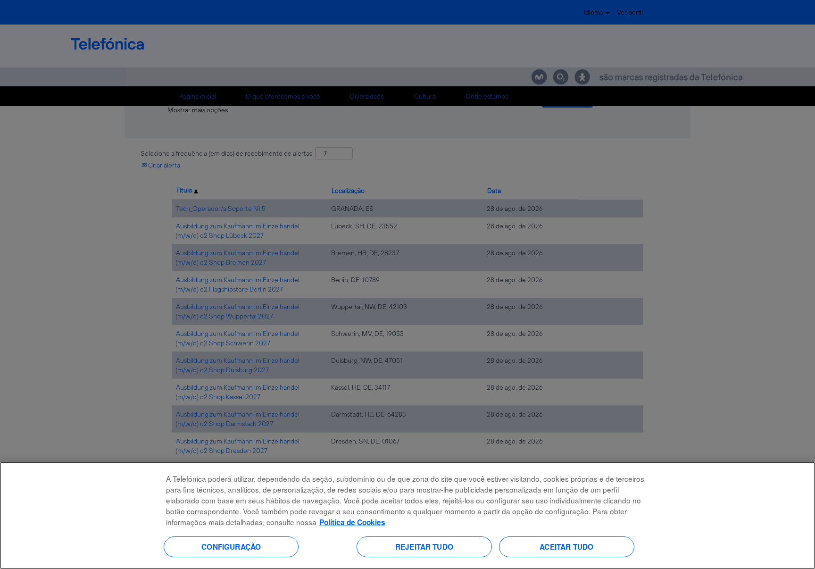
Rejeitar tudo (424, 546)
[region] (407, 515)
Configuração (231, 546)
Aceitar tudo (566, 546)
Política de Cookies (352, 522)
